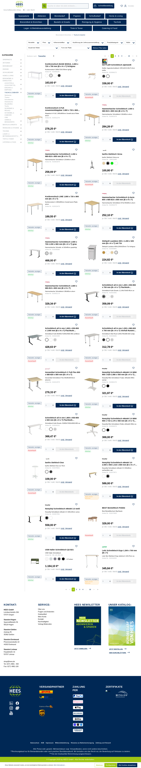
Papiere (6, 69)
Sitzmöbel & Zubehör (9, 114)
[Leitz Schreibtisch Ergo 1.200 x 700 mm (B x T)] (92, 561)
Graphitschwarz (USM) (63, 559)
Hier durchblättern (117, 653)
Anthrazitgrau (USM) (59, 559)
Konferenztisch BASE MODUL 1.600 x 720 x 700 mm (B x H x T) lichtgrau (61, 65)
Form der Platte (66, 48)
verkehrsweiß (108, 296)
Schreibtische (9, 99)
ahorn (112, 252)
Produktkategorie (112, 42)
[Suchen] (44, 6)
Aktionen (6, 63)
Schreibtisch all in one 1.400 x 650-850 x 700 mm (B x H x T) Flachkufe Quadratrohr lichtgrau (119, 286)
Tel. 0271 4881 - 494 (11, 664)
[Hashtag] (17, 709)
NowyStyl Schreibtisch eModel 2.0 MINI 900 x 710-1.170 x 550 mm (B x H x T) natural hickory (119, 420)
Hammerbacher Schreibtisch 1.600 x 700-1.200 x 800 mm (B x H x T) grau (61, 243)
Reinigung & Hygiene (11, 128)
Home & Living (8, 75)
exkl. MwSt (31, 10)
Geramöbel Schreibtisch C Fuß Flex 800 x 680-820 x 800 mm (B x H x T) (62, 373)
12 (129, 56)
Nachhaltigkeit (43, 621)
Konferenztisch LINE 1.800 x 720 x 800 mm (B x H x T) (62, 197)
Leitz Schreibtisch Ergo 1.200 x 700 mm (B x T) (119, 551)
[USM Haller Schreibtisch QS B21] (35, 560)
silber (51, 253)
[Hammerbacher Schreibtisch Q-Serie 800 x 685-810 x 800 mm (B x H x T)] (92, 208)
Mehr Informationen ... (60, 765)
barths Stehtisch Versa (112, 154)
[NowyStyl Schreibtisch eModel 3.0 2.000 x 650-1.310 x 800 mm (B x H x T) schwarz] (92, 474)
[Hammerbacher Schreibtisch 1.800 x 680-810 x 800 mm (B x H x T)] (35, 296)
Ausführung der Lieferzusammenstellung (86, 42)
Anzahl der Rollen (34, 48)
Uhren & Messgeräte (9, 121)
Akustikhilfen (9, 104)
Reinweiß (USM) (46, 559)
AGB (42, 743)
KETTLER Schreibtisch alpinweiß (116, 65)
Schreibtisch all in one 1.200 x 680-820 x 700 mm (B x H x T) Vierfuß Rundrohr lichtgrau (119, 329)
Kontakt (41, 619)
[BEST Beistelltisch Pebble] (92, 518)
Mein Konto (42, 617)
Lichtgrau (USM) (51, 559)
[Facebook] (17, 704)
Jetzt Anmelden (80, 648)
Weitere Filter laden (100, 48)
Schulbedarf (8, 72)
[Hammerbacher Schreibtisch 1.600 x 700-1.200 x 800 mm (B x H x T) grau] (35, 253)
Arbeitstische (9, 102)
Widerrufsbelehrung (62, 743)
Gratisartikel (42, 614)
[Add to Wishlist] (76, 61)
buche (103, 252)
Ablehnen (99, 765)
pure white (51, 518)
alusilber (46, 75)
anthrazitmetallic (47, 340)
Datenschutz (34, 743)
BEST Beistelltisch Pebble (113, 508)
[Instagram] (11, 709)
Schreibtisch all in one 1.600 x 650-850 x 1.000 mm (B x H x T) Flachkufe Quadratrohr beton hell (62, 329)
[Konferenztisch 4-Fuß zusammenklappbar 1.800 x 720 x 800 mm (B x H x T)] (35, 120)
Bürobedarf (8, 66)
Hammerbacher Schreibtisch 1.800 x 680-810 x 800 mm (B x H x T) (61, 287)
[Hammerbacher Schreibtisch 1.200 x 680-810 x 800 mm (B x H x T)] (35, 165)
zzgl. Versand (66, 86)
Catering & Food (9, 142)
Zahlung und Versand (103, 743)
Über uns (41, 609)
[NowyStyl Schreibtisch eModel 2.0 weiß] (35, 519)
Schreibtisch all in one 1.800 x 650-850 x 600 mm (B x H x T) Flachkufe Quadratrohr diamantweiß (62, 419)
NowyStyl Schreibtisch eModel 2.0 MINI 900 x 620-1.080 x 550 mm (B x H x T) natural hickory (119, 373)
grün (112, 163)
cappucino (116, 163)
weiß (108, 252)
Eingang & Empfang (8, 89)
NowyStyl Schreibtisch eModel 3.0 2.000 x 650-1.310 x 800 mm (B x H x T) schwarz (119, 464)
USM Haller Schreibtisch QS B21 (59, 550)
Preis (44, 42)
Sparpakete (7, 59)
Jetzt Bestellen (116, 649)
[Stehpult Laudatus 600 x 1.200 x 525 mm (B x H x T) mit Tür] (92, 252)
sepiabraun (55, 75)
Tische (7, 106)
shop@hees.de (9, 661)
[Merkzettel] (121, 6)
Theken (7, 97)
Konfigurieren (111, 765)
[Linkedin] (11, 704)
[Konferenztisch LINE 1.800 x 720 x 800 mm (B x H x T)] (35, 208)
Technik (6, 131)
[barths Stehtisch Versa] (92, 164)
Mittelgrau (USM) (55, 559)
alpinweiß (108, 76)
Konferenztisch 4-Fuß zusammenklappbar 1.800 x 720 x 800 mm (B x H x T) (61, 109)
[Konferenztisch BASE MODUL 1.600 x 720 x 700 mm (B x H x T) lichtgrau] (35, 75)
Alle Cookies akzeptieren (127, 765)
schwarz (108, 163)
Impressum (49, 743)
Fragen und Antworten (46, 612)
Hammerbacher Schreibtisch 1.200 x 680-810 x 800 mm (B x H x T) (61, 155)
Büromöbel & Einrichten (8, 79)
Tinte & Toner (8, 139)
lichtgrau (51, 76)
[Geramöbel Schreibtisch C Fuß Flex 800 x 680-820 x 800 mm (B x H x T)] (35, 384)
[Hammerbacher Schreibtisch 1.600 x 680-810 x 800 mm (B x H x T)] (92, 119)
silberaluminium (112, 296)
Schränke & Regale (9, 109)
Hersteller (31, 42)
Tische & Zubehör (12, 92)
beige (103, 163)
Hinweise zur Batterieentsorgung (82, 743)
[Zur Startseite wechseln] (19, 4)
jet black (47, 518)
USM (6, 117)
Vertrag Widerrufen (45, 624)
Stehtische (8, 95)
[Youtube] (11, 714)
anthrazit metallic (104, 297)
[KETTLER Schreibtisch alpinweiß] (92, 76)
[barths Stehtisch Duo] (35, 472)
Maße (128, 42)
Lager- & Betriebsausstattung (11, 135)
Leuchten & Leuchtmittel (10, 84)
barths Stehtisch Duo (54, 463)
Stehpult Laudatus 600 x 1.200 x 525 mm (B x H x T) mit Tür (118, 242)
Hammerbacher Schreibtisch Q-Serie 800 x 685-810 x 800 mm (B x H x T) (118, 198)
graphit (46, 253)
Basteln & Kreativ (10, 124)
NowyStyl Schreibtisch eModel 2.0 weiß (62, 509)
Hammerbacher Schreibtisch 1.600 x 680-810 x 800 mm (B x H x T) (118, 110)
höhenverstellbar (59, 42)
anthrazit (59, 75)
